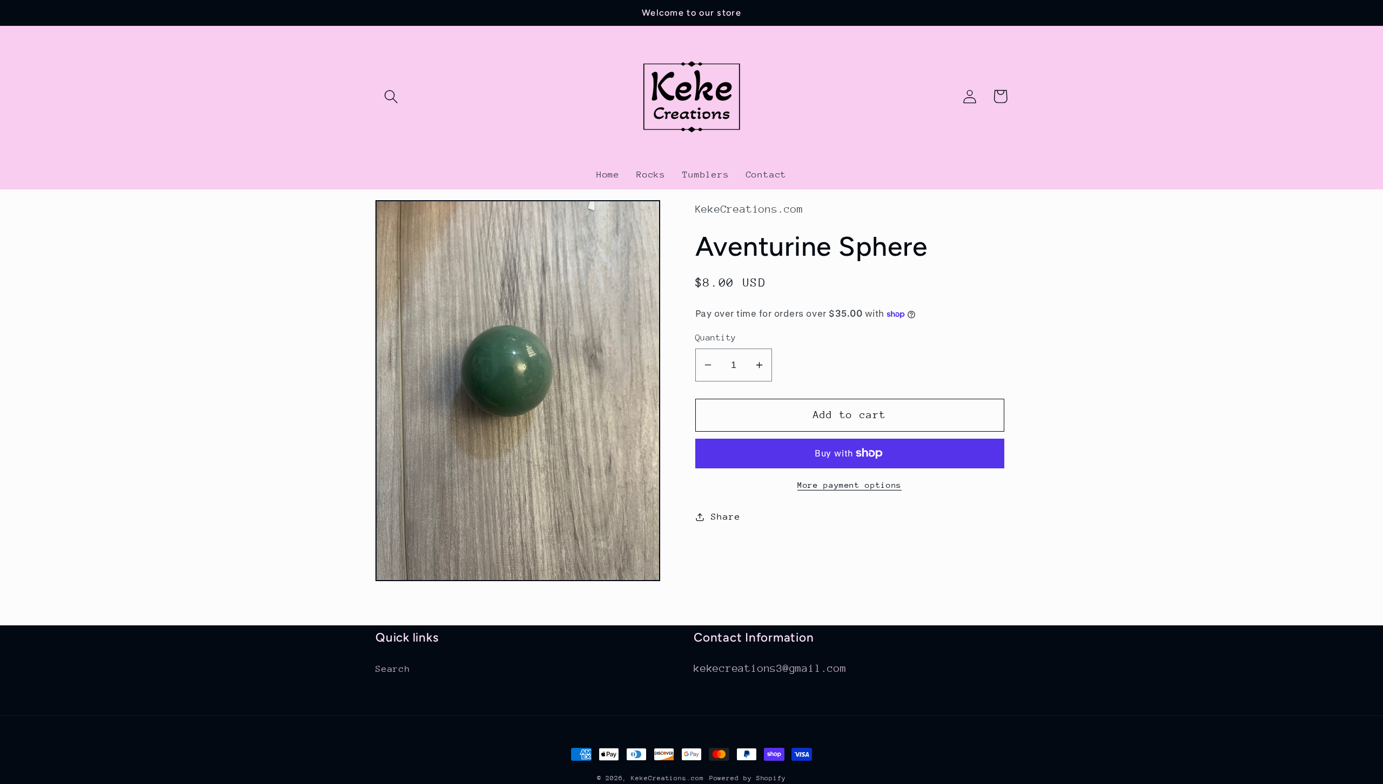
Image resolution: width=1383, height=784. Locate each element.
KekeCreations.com (667, 778)
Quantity (715, 338)
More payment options (849, 484)
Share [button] (725, 517)
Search (393, 669)
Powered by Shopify (747, 778)
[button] (390, 96)
